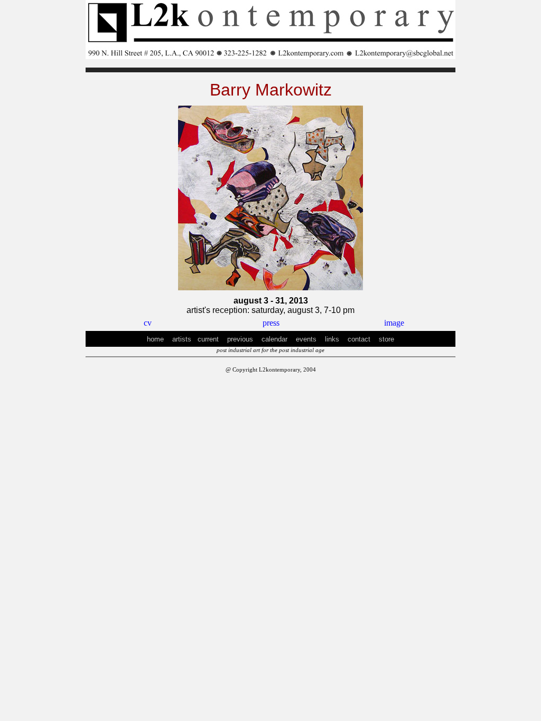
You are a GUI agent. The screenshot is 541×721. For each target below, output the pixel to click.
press (271, 322)
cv (148, 322)
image (394, 322)
